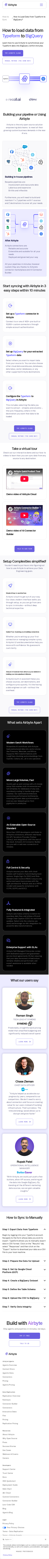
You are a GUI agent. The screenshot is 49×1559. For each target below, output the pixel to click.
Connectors (7, 1377)
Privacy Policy (8, 1524)
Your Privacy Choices (15, 1527)
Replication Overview (11, 1396)
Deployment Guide (9, 1485)
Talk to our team (24, 549)
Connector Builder (9, 1404)
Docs (4, 1477)
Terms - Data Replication (12, 1531)
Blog (4, 1509)
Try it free (24, 1336)
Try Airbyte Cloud (13, 53)
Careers (5, 1458)
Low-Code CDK (8, 1505)
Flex (4, 1416)
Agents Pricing (8, 1385)
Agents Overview (9, 1365)
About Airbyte (8, 1434)
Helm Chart (7, 1489)
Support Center (8, 1469)
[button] (41, 5)
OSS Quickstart (9, 1481)
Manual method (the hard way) (18, 61)
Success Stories (9, 1446)
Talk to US (24, 1343)
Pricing (5, 1381)
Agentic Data (8, 1373)
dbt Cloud (6, 1493)
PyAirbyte (6, 1400)
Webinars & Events (10, 1454)
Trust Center (7, 1473)
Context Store (8, 1369)
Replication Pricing (10, 1423)
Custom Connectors (10, 1497)
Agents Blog (7, 1513)
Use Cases (6, 1450)
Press (4, 1442)
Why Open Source (9, 1438)
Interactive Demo (9, 1412)
